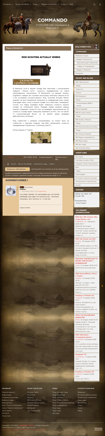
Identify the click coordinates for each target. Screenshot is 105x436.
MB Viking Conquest (83, 134)
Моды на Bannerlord (14, 48)
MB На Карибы (81, 109)
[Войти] (100, 4)
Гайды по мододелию (85, 66)
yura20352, (79, 339)
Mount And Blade (25, 164)
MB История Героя (83, 112)
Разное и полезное (49, 4)
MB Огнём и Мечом (83, 120)
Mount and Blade (22, 4)
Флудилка (79, 73)
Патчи (78, 93)
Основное (7, 4)
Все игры (79, 157)
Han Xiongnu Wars (82, 148)
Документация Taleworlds (87, 63)
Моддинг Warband (83, 70)
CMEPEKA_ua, (81, 221)
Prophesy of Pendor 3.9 (84, 295)
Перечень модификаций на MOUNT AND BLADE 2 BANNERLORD (86, 261)
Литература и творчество (86, 181)
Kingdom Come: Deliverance (86, 164)
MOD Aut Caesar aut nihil (85, 239)
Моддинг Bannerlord (84, 59)
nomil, (77, 265)
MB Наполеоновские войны (86, 127)
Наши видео (80, 174)
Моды (35, 4)
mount (13, 164)
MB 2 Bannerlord (82, 82)
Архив (78, 185)
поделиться (42, 191)
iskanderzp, (79, 357)
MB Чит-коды (80, 144)
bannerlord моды (40, 164)
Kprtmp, (78, 241)
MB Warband (80, 96)
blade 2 (52, 164)
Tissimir (11, 157)
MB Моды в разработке (84, 137)
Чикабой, (79, 298)
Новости (79, 89)
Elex (77, 167)
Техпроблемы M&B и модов (84, 104)
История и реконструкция (86, 178)
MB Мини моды (81, 141)
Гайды (77, 171)
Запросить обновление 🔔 (17, 169)
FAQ (71, 4)
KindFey (23, 189)
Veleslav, (78, 278)
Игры (63, 4)
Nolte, (77, 320)
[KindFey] (11, 186)
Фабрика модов (81, 55)
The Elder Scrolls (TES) (84, 160)
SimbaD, (78, 374)
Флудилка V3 (80, 354)
